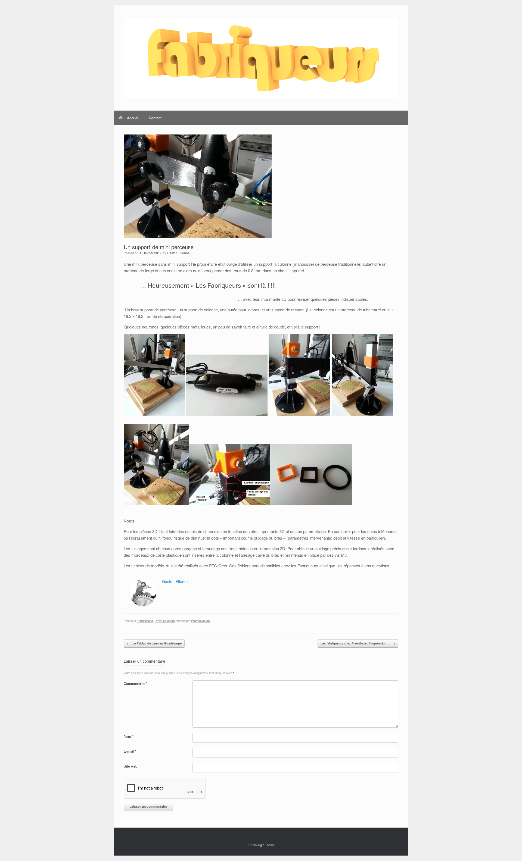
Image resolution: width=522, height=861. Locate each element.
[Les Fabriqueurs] (261, 58)
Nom (128, 736)
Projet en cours (165, 620)
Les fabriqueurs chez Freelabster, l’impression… (358, 643)
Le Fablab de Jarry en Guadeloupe (154, 643)
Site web (130, 766)
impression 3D (200, 620)
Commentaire (135, 683)
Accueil (133, 117)
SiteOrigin (257, 845)
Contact (155, 117)
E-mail (130, 751)
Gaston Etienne (178, 253)
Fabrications (145, 620)
